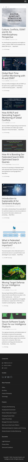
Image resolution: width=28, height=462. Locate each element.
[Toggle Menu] (25, 1)
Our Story (4, 390)
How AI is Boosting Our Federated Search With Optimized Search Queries (13, 158)
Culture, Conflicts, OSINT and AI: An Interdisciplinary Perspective (13, 33)
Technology (7, 49)
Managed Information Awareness (10, 422)
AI (4, 49)
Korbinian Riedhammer (10, 206)
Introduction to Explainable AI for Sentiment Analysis (11, 201)
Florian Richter (8, 164)
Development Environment (8, 410)
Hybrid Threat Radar (7, 419)
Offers (3, 387)
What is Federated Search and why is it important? (11, 242)
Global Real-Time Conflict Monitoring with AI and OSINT (13, 75)
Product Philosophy (7, 393)
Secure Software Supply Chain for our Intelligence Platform (14, 324)
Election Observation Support (9, 413)
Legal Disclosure (6, 441)
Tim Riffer (7, 329)
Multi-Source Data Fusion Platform (10, 425)
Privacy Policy (5, 444)
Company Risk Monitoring (8, 407)
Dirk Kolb (7, 39)
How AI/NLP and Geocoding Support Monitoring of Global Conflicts (12, 116)
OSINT (6, 257)
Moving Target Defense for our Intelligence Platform (13, 285)
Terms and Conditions (7, 447)
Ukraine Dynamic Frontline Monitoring (11, 431)
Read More (15, 46)
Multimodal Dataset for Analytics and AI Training (14, 428)
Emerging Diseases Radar (8, 416)
